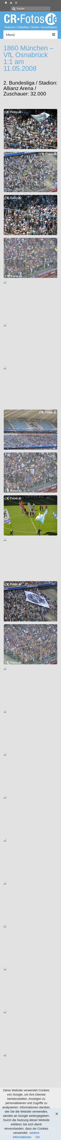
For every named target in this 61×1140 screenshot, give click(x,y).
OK (37, 1137)
